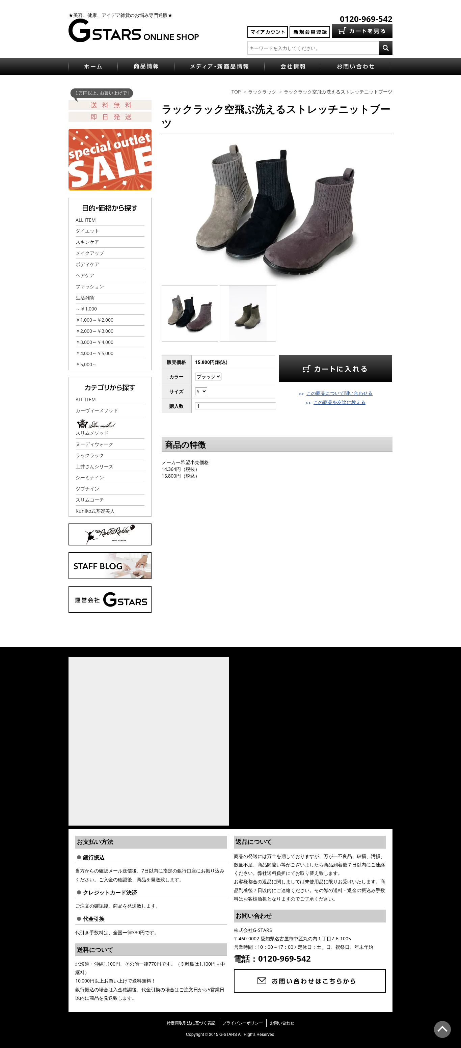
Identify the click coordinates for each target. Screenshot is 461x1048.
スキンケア (87, 242)
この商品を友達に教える (339, 402)
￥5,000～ (86, 364)
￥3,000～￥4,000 (94, 342)
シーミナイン (90, 477)
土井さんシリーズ (94, 466)
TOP (236, 91)
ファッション (90, 286)
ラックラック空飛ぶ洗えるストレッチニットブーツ (338, 91)
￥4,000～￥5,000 (94, 353)
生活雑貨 (85, 297)
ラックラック (262, 91)
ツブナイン (87, 488)
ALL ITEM (86, 220)
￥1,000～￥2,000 (94, 320)
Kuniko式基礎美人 (95, 511)
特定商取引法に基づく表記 (191, 1023)
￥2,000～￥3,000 (94, 331)
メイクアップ (90, 253)
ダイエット (87, 230)
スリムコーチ (90, 499)
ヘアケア (85, 275)
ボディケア (87, 264)
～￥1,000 (86, 308)
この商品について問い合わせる (339, 393)
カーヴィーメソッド (97, 410)
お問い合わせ (282, 1023)
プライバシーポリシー (242, 1023)
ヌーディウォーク (94, 444)
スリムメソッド (92, 433)
